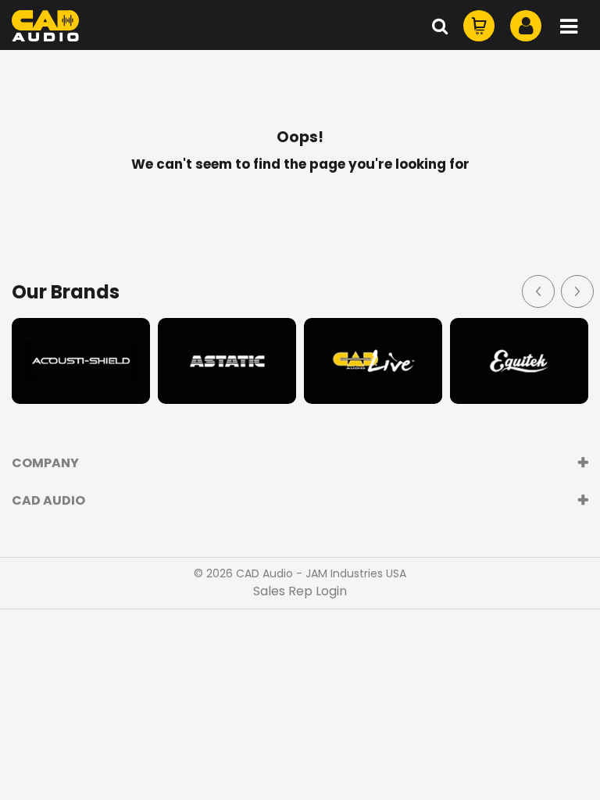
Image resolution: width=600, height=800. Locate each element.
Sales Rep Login (300, 591)
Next (576, 290)
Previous (537, 290)
